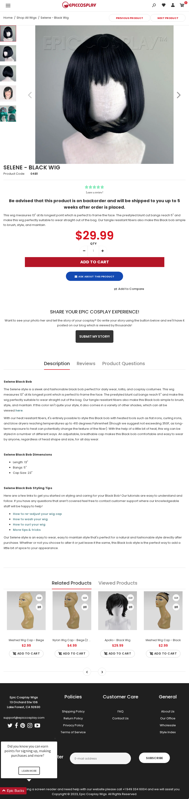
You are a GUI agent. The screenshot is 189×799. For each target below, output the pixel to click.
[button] (34, 790)
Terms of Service (73, 732)
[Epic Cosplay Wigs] (79, 5)
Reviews (86, 363)
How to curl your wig (29, 524)
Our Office (167, 718)
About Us (167, 711)
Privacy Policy (73, 725)
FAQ (121, 711)
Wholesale (168, 725)
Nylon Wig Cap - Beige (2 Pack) (74, 640)
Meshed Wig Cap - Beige (26, 640)
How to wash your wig (30, 519)
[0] (182, 6)
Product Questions (123, 363)
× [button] (55, 738)
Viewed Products (117, 583)
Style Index (168, 732)
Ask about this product (96, 276)
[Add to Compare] (39, 607)
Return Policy (73, 718)
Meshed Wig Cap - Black (163, 640)
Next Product (167, 18)
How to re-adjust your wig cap (37, 514)
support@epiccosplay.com (23, 717)
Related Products (72, 583)
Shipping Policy (73, 711)
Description (57, 363)
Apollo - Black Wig (117, 640)
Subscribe (154, 758)
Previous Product (129, 18)
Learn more (29, 770)
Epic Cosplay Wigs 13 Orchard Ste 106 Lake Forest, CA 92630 (23, 702)
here (19, 410)
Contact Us (120, 718)
